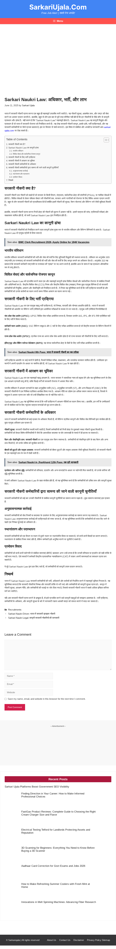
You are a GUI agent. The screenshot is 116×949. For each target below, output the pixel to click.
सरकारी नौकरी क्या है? (16, 144)
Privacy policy (94, 940)
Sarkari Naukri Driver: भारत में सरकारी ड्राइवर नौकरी (31, 613)
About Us (51, 940)
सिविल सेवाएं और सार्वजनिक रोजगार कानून (26, 154)
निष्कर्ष (10, 180)
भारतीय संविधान (18, 151)
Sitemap (106, 940)
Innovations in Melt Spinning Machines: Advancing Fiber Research (58, 902)
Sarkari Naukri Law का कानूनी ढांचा (23, 148)
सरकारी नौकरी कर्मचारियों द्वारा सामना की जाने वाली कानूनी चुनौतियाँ (33, 167)
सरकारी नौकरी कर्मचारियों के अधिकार (22, 164)
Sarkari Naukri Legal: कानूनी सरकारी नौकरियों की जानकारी (33, 617)
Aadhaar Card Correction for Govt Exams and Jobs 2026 (53, 865)
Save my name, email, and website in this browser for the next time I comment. (46, 699)
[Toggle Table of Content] (105, 140)
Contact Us (64, 940)
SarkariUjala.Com (58, 7)
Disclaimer (78, 940)
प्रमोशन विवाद (17, 177)
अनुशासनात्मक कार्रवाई (20, 171)
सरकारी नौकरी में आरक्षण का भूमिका (21, 161)
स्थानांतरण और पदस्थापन (21, 174)
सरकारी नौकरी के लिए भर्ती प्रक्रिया (21, 157)
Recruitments (14, 609)
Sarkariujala (14, 940)
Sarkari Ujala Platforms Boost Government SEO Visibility (37, 786)
